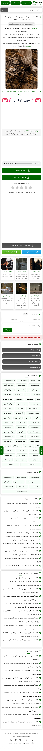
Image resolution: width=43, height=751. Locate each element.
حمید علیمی (35, 487)
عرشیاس (21, 432)
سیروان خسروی (34, 441)
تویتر (20, 743)
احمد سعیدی (36, 395)
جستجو (4, 10)
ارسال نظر (7, 330)
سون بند (20, 436)
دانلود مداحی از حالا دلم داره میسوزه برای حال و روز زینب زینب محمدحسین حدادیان (21, 709)
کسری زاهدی (21, 422)
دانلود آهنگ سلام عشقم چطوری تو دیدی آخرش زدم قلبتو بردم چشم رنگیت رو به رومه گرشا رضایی (22, 620)
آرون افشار (7, 460)
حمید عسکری (8, 450)
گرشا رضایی (19, 413)
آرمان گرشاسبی (28, 131)
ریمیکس (5, 3)
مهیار (38, 399)
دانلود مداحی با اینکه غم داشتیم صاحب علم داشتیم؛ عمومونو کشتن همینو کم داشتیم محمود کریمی (24, 702)
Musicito (28, 46)
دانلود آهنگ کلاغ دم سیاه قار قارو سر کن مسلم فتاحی (22, 533)
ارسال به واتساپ (10, 252)
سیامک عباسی (8, 436)
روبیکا (10, 743)
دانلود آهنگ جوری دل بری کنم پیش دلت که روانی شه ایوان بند (22, 642)
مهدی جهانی (35, 404)
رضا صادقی (35, 450)
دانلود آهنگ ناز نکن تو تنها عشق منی (27, 578)
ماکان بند (36, 418)
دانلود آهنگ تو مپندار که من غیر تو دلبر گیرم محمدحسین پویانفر (22, 687)
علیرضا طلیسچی (34, 390)
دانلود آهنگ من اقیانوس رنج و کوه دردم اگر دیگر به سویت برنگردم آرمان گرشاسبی (20, 18)
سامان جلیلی (17, 446)
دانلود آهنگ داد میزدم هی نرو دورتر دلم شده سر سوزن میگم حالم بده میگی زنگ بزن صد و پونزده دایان (23, 553)
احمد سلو (21, 390)
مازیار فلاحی (7, 413)
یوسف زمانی (7, 395)
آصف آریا (10, 464)
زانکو (38, 446)
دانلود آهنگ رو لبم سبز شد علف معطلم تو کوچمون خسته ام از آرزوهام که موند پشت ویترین (22, 545)
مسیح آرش (8, 408)
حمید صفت (22, 450)
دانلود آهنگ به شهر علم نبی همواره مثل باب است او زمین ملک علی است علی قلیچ (22, 513)
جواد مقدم (22, 487)
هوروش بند (18, 395)
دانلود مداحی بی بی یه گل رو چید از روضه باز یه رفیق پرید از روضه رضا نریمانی (22, 724)
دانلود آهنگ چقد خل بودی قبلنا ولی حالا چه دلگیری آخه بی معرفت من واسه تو (22, 527)
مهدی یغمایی (22, 404)
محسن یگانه (21, 385)
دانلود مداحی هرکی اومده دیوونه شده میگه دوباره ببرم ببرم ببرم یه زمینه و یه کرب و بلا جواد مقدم (21, 680)
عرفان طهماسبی (9, 432)
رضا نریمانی (7, 482)
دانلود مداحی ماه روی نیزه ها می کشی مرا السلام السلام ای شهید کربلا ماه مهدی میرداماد (22, 694)
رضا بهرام (6, 446)
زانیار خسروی (28, 446)
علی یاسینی (7, 427)
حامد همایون (8, 455)
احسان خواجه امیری (9, 381)
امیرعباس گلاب (8, 385)
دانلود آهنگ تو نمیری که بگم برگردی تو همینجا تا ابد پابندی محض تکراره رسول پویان (22, 613)
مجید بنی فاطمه (21, 477)
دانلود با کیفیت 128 (20, 177)
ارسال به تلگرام (30, 252)
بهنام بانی (22, 455)
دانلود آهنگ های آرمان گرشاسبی (20, 245)
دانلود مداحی (34, 367)
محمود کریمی (35, 477)
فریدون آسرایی (34, 422)
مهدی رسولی (8, 477)
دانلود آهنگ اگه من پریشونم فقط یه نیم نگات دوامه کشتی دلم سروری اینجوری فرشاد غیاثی (22, 591)
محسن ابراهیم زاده (33, 413)
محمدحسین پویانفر (33, 482)
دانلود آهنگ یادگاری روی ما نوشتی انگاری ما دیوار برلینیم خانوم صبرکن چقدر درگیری (22, 627)
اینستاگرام (26, 743)
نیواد (26, 395)
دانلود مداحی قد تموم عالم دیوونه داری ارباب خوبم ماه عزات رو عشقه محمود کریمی (22, 658)
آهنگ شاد (15, 3)
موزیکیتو (37, 3)
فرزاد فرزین (7, 418)
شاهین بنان (7, 441)
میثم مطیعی (19, 482)
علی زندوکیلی (8, 390)
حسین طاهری (8, 487)
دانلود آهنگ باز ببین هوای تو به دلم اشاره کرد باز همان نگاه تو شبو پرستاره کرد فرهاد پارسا (22, 598)
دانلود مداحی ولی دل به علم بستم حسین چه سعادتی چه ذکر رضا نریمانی (22, 716)
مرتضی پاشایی (8, 404)
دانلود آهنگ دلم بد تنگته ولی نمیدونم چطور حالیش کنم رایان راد (23, 560)
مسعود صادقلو (33, 408)
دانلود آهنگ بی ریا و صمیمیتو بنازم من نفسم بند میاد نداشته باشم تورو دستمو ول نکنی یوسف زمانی (23, 538)
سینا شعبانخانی (20, 441)
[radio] (30, 187)
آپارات (15, 743)
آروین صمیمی (31, 464)
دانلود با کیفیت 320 (20, 170)
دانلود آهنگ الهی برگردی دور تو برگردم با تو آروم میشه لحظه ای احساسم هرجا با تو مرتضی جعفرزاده (21, 635)
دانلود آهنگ (35, 28)
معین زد (20, 408)
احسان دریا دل (34, 460)
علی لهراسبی (34, 427)
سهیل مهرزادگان (34, 436)
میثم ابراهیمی (22, 381)
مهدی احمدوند (35, 381)
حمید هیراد (35, 455)
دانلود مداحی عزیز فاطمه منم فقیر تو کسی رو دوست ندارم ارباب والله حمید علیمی (22, 665)
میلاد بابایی (29, 399)
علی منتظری (21, 427)
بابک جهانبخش (34, 385)
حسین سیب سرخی (21, 491)
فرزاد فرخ (18, 418)
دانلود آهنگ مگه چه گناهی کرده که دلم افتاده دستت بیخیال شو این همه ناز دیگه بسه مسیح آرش (23, 605)
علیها (27, 418)
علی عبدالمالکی (8, 422)
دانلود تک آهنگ (14, 24)
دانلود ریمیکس (33, 361)
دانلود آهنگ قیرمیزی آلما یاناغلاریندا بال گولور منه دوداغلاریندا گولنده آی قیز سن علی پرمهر (24, 583)
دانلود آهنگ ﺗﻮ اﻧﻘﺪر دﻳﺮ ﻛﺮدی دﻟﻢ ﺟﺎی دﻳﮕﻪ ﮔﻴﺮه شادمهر (21, 566)
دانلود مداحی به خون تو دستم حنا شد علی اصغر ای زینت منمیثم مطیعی (23, 672)
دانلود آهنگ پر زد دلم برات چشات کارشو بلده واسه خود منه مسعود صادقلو (22, 520)
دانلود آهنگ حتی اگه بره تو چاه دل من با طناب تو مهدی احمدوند (23, 505)
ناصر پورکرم (19, 399)
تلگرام (32, 743)
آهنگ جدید (26, 3)
